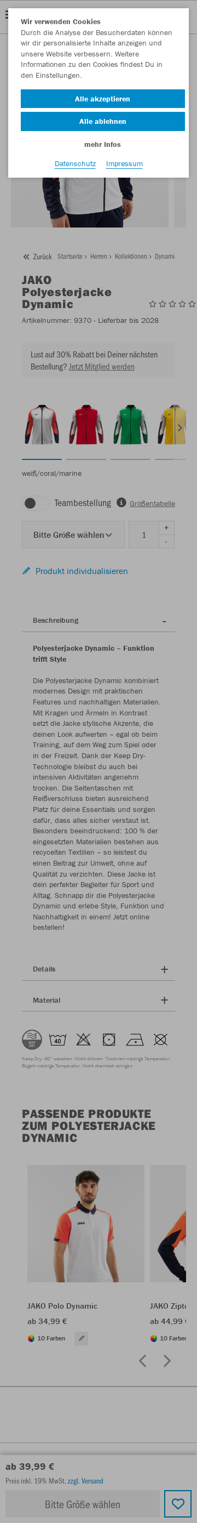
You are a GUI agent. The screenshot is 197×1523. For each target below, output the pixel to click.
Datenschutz (75, 163)
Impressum (124, 163)
